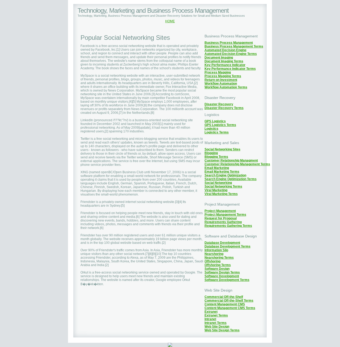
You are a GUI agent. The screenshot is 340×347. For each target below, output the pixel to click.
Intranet (210, 319)
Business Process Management (229, 43)
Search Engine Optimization (225, 175)
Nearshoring (214, 254)
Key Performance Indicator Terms (230, 69)
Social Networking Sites (222, 149)
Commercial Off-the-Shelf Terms (229, 300)
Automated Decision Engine (225, 50)
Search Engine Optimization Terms (231, 179)
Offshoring (212, 261)
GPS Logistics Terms (220, 125)
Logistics (211, 129)
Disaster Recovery (219, 104)
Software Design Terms (222, 272)
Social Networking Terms (223, 186)
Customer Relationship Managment (231, 160)
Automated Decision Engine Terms (231, 54)
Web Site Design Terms (222, 330)
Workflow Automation (221, 83)
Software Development (222, 276)
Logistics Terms (217, 132)
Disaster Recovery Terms (224, 108)
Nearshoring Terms (219, 257)
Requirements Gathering (223, 222)
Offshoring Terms (218, 265)
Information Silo (216, 250)
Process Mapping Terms (223, 76)
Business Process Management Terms (234, 46)
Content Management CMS (225, 304)
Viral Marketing (216, 190)
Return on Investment (221, 80)
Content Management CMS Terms (230, 308)
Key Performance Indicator (225, 65)
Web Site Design (217, 326)
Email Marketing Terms (222, 172)
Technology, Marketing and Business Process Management (153, 10)
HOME (170, 21)
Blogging (211, 153)
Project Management (220, 211)
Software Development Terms (227, 280)
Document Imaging (219, 57)
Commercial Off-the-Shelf (224, 297)
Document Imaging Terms (224, 61)
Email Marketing (217, 168)
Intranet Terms (216, 323)
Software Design (217, 269)
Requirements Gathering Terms (228, 226)
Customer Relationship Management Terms (237, 164)
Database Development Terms (227, 246)
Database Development (222, 243)
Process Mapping (218, 72)
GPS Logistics (215, 121)
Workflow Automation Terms (226, 87)
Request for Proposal (221, 218)
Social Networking (218, 183)
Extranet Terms (216, 315)
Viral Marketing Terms (221, 194)
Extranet (211, 312)
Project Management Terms (225, 214)
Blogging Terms (216, 157)
